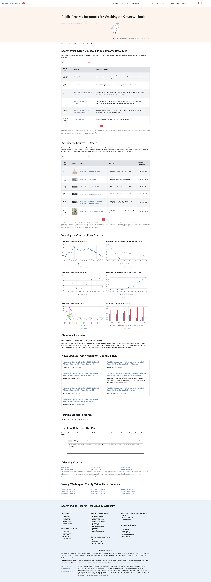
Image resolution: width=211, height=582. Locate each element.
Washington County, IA (68, 493)
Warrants (124, 528)
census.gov (85, 266)
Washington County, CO (128, 493)
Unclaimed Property (97, 516)
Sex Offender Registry (128, 534)
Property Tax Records (67, 531)
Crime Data (125, 531)
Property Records (124, 3)
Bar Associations (96, 524)
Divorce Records (66, 521)
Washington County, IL (90, 23)
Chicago (76, 441)
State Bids (95, 528)
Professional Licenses (97, 543)
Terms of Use (129, 557)
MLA (82, 441)
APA (87, 441)
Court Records (125, 529)
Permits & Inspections (98, 519)
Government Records (137, 3)
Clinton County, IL (66, 467)
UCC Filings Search (67, 538)
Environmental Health (98, 526)
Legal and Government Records (100, 513)
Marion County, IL (96, 467)
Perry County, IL (96, 469)
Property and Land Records (69, 528)
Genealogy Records (67, 523)
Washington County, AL (128, 489)
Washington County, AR (128, 491)
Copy (140, 441)
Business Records (149, 3)
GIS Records (65, 536)
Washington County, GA (68, 491)
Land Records (65, 534)
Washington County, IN (98, 491)
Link (70, 441)
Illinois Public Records (67, 43)
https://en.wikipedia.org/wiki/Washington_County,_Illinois (133, 38)
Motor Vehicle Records (98, 531)
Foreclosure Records (67, 533)
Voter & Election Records (98, 521)
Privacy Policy (120, 557)
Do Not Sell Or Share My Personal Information (125, 562)
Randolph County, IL (127, 467)
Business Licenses (97, 539)
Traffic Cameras (126, 536)
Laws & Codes (95, 523)
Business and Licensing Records (100, 537)
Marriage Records (67, 518)
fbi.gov (85, 328)
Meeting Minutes (96, 530)
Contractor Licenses (97, 541)
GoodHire (89, 557)
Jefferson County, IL (67, 469)
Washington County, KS (98, 493)
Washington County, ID (98, 489)
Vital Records (114, 3)
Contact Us (70, 419)
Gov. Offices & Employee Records (165, 3)
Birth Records (65, 516)
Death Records (66, 519)
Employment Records (127, 518)
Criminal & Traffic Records (182, 3)
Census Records (96, 518)
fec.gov (129, 328)
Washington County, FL (68, 489)
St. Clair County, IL (126, 469)
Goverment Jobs (126, 519)
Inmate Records (126, 533)
